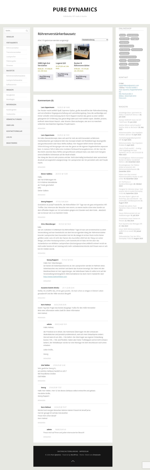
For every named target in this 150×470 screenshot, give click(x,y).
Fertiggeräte (12, 43)
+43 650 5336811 (131, 87)
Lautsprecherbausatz (126, 46)
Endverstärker (124, 39)
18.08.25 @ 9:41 (60, 429)
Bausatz (122, 35)
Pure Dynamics (75, 9)
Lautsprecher (11, 57)
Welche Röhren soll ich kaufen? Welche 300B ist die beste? (130, 126)
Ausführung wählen (45, 77)
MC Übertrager (124, 50)
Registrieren (11, 143)
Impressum (83, 451)
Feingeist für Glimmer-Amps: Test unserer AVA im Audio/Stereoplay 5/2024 (131, 191)
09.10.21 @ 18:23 (65, 224)
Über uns (10, 125)
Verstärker (123, 64)
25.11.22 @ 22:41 (68, 288)
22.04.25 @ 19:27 (60, 407)
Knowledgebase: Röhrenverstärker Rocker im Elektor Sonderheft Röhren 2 (131, 160)
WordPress (74, 455)
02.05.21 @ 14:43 (64, 107)
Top (73, 461)
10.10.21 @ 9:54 (67, 260)
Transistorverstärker (13, 52)
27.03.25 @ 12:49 (59, 365)
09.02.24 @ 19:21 (61, 324)
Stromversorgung (133, 61)
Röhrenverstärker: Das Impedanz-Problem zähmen (131, 134)
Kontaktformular (14, 131)
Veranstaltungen (14, 119)
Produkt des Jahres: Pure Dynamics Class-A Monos (128, 207)
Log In (9, 137)
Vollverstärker (133, 64)
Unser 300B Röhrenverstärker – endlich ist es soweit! (130, 230)
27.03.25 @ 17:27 (55, 387)
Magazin (10, 90)
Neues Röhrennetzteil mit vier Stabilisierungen (129, 214)
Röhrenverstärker (12, 48)
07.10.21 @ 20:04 (62, 202)
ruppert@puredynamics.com (129, 85)
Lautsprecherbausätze (14, 80)
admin (49, 324)
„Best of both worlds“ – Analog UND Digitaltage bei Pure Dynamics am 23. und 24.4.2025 (130, 150)
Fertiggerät (134, 39)
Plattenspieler (11, 61)
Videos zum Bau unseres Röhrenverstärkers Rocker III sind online (130, 176)
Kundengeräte (11, 110)
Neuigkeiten (10, 95)
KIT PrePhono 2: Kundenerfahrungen (126, 183)
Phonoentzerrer (137, 50)
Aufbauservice (11, 85)
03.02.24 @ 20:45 (60, 305)
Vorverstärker (124, 68)
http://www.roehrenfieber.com (55, 276)
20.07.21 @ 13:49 (62, 174)
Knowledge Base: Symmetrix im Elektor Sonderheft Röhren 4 (130, 114)
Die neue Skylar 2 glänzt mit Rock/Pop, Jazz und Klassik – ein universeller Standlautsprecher (130, 198)
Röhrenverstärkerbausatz (128, 57)
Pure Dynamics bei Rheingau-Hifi (130, 224)
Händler (10, 37)
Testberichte (10, 114)
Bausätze (10, 71)
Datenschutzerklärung (67, 451)
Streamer (9, 65)
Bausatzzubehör (133, 35)
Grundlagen (10, 99)
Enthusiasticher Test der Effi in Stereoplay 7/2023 (129, 237)
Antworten (41, 128)
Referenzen (11, 104)
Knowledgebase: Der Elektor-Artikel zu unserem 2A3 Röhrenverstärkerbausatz (129, 167)
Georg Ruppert (47, 202)
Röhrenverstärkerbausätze (15, 76)
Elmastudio (97, 455)
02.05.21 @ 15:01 (64, 135)
